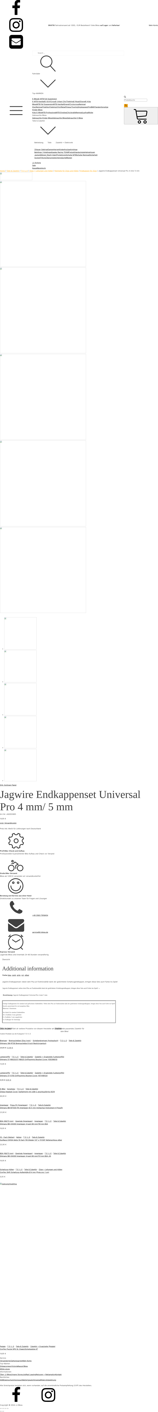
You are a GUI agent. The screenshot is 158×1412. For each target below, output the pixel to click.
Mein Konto (153, 25)
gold (14, 975)
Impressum (18, 1380)
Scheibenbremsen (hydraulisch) (45, 1040)
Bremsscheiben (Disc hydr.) (20, 1040)
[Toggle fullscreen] (5, 1408)
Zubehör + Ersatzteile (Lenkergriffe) (49, 1057)
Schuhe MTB (71, 155)
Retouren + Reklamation (45, 1374)
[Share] (3, 1408)
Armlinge (73, 149)
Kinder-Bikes (37, 110)
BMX (93, 107)
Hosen (92, 152)
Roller (91, 112)
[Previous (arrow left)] (1, 1411)
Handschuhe (80, 152)
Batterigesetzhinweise (31, 1380)
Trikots (43, 158)
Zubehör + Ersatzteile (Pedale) (42, 1346)
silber (27, 975)
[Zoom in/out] (7, 1408)
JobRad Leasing (29, 1374)
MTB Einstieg (61, 112)
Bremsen (3, 1040)
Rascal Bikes (23, 1366)
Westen (69, 158)
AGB (1, 1380)
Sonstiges (11, 1089)
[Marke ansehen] (16, 179)
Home (2, 171)
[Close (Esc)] (1, 1408)
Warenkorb (41, 168)
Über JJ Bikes (5, 1374)
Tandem (98, 107)
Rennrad (39, 107)
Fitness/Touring (71, 107)
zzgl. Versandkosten (8, 823)
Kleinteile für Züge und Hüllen (66, 171)
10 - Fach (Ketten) (7, 1137)
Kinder (61, 149)
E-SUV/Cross (50, 101)
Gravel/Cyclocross (71, 104)
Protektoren (61, 155)
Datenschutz (8, 1380)
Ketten (18, 1137)
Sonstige (104, 107)
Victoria (14, 1366)
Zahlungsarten (16, 1361)
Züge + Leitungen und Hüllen (41, 171)
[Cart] (141, 115)
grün (18, 975)
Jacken (37, 155)
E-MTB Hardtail (38, 101)
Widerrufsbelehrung (48, 1380)
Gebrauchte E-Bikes (75, 118)
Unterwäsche (61, 158)
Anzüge (67, 149)
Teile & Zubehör (13, 171)
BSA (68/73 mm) (7, 1121)
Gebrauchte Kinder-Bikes (42, 118)
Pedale (2, 1346)
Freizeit (72, 152)
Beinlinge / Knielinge (42, 152)
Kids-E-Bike (37, 112)
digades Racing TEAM (60, 152)
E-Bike (2, 1089)
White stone (5, 1369)
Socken (37, 158)
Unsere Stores (17, 1374)
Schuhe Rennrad (82, 155)
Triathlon (45, 107)
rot (22, 975)
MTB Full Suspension (45, 104)
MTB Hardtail (58, 104)
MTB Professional (49, 112)
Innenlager (4, 1105)
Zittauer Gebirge (41, 149)
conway (8, 1366)
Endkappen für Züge (88, 171)
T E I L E (24, 171)
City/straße (71, 112)
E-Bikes (35, 99)
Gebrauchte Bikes (59, 118)
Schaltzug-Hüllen (7, 1169)
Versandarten (5, 1361)
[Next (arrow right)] (3, 1411)
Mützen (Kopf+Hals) (48, 155)
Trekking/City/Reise (57, 107)
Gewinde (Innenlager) (24, 1121)
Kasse (34, 168)
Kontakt (58, 1374)
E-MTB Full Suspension (47, 99)
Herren (56, 149)
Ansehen (58, 1028)
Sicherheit (93, 155)
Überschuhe (51, 158)
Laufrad (85, 112)
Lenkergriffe (5, 1057)
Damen (50, 149)
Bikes (34, 104)
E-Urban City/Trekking (64, 101)
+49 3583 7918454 (40, 915)
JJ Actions (36, 163)
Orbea (2, 1366)
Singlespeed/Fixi (84, 107)
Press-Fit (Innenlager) (19, 1105)
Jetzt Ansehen (6, 1028)
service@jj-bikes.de (40, 932)
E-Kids (88, 101)
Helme (87, 152)
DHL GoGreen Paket (8, 785)
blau (9, 975)
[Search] (126, 105)
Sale (34, 165)
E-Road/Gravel (79, 101)
